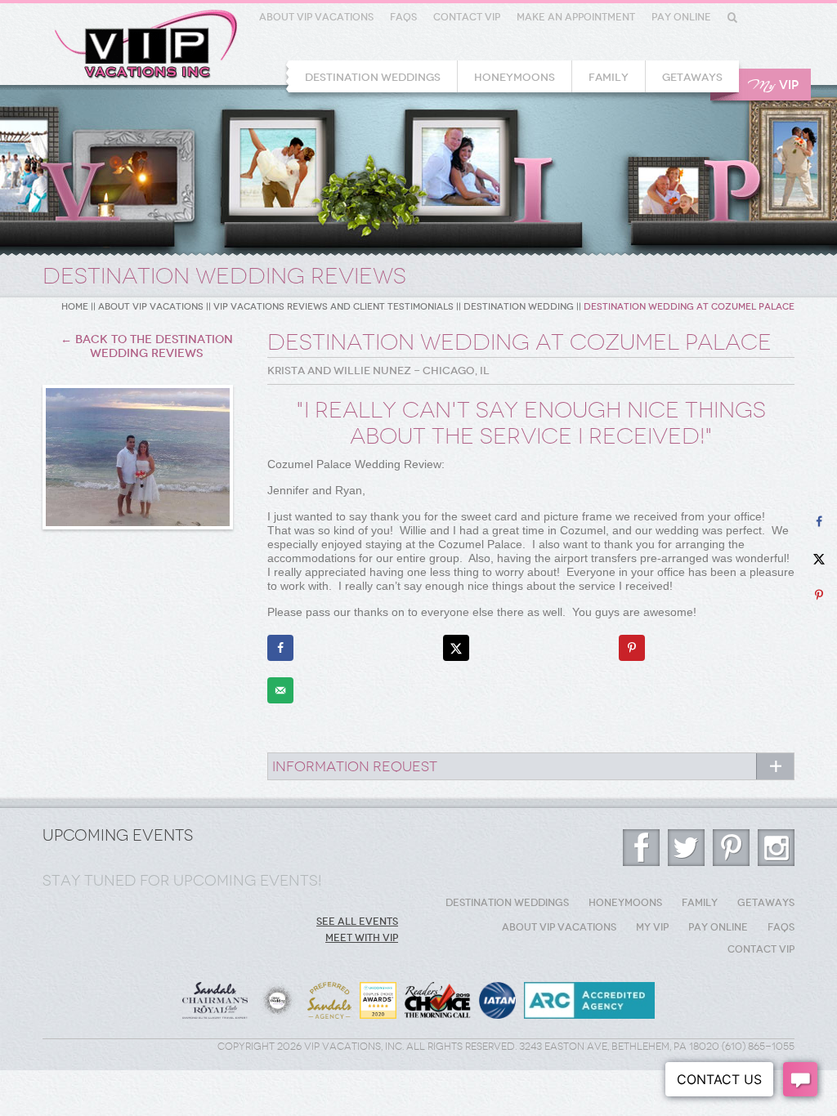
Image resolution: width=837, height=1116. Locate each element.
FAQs (403, 17)
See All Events (357, 921)
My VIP (652, 927)
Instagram (776, 847)
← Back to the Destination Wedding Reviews (146, 346)
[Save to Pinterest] (632, 648)
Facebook (641, 847)
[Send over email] (280, 690)
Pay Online (681, 17)
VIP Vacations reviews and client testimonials (333, 306)
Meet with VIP (361, 938)
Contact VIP (466, 17)
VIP (773, 85)
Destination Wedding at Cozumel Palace (689, 306)
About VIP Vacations (316, 17)
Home (74, 306)
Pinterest (731, 847)
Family (609, 77)
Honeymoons (514, 77)
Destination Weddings (373, 77)
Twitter (686, 847)
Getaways (692, 77)
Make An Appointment (576, 17)
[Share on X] (456, 648)
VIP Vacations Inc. (146, 44)
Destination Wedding (518, 306)
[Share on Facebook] (280, 648)
